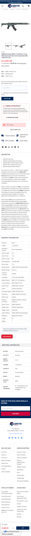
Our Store (3, 452)
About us (3, 455)
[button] (14, 63)
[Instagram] (12, 437)
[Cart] (29, 6)
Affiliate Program (21, 467)
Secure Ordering (21, 455)
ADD (23, 528)
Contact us (4, 457)
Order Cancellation (22, 457)
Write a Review (5, 66)
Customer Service (6, 496)
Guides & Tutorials (22, 506)
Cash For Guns (5, 507)
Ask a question (7, 336)
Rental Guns (4, 463)
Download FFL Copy (22, 501)
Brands (19, 503)
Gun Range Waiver (6, 466)
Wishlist (5, 524)
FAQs (18, 472)
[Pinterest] (18, 147)
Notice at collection (7, 534)
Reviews (19, 514)
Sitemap (19, 517)
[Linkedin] (15, 147)
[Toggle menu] (2, 6)
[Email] (5, 147)
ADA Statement (5, 504)
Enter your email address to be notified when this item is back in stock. (14, 82)
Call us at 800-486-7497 (15, 433)
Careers (3, 469)
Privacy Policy (23, 475)
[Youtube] (15, 437)
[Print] (9, 147)
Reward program (5, 502)
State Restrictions (6, 499)
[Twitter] (12, 147)
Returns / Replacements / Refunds (21, 462)
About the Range (5, 460)
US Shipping (20, 469)
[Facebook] (2, 147)
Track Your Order (21, 452)
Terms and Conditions (23, 481)
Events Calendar (5, 471)
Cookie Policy (23, 478)
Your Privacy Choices (12, 531)
